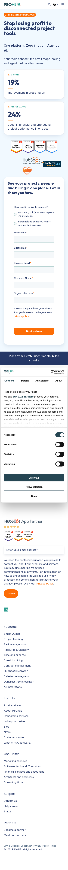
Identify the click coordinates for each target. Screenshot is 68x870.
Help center (11, 806)
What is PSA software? (17, 742)
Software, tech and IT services (22, 766)
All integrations (13, 687)
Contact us (10, 800)
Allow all (34, 477)
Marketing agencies (15, 761)
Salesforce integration (17, 676)
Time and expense (15, 655)
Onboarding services (16, 716)
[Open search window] (49, 4)
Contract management (17, 665)
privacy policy (21, 316)
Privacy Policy (44, 583)
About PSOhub (13, 710)
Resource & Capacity (16, 649)
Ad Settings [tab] (42, 380)
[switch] (59, 444)
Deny (34, 496)
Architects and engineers (19, 777)
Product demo (12, 705)
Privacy (37, 845)
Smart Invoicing (13, 660)
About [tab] (58, 380)
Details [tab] (25, 380)
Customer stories (14, 737)
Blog (6, 726)
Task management (15, 644)
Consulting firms (13, 782)
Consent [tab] (9, 380)
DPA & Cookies (12, 845)
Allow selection (34, 487)
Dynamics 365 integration (19, 681)
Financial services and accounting (24, 771)
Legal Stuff (26, 845)
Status (7, 811)
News (7, 732)
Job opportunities (14, 721)
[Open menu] (62, 4)
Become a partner (15, 829)
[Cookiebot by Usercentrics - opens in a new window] (50, 372)
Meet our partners (15, 835)
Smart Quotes (12, 633)
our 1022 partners (23, 396)
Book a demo (34, 331)
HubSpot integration (16, 671)
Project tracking (13, 639)
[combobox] (34, 300)
